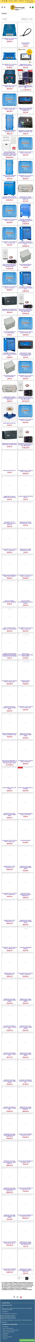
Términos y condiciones (8, 1331)
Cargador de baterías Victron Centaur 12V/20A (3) (9, 1108)
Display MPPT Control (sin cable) (9, 788)
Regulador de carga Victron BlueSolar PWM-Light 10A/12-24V (25, 354)
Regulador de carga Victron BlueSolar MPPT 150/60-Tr (25, 1108)
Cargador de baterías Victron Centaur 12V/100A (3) (9, 1027)
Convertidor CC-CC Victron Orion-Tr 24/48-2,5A (9, 549)
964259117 (5, 1311)
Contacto (11, 0)
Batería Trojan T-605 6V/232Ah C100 (9, 867)
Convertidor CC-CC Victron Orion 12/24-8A (9, 39)
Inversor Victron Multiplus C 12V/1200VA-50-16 (25, 1188)
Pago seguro (21, 0)
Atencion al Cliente (29, 0)
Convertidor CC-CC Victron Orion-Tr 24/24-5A (25, 420)
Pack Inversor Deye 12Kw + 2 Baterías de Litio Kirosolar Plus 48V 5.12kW (25, 444)
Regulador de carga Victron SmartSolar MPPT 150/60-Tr (9, 1162)
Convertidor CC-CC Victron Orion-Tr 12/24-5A (25, 176)
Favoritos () (30, 2)
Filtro (5, 19)
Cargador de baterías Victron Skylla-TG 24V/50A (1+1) (9, 354)
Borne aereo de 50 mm (9, 423)
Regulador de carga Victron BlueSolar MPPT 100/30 (9, 1216)
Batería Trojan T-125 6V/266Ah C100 (9, 973)
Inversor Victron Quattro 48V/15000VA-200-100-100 (9, 197)
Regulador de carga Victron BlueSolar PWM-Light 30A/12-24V (25, 1243)
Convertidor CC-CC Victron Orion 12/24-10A (9, 65)
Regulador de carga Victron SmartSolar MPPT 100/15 (25, 921)
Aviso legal (5, 1326)
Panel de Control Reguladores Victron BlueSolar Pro (25, 894)
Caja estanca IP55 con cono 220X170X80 (25, 265)
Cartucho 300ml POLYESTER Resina (25, 497)
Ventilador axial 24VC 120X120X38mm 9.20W (25, 522)
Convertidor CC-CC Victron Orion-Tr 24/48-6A (25, 575)
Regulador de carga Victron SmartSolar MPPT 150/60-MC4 (9, 1189)
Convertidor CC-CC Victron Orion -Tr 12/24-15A (9, 242)
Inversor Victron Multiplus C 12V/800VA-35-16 (25, 1161)
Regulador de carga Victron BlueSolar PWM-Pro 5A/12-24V (25, 198)
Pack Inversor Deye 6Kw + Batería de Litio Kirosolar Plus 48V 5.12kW (25, 310)
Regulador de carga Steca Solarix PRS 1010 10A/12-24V (9, 310)
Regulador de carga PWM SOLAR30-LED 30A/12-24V (25, 131)
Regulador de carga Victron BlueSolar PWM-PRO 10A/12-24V (9, 398)
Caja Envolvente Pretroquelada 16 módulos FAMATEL (25, 602)
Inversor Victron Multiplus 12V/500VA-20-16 (9, 131)
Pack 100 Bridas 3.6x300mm (25, 43)
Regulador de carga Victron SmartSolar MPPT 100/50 (25, 1027)
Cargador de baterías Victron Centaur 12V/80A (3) (9, 1054)
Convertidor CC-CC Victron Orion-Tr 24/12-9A (9, 287)
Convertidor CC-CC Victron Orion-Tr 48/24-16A (9, 894)
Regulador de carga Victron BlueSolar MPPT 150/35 (25, 1054)
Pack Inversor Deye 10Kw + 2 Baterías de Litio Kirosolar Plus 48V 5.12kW (25, 398)
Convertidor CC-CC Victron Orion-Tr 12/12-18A (9, 108)
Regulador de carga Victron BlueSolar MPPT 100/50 (25, 1000)
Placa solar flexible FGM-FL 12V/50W (25, 788)
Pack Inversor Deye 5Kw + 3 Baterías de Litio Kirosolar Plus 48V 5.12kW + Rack (9, 761)
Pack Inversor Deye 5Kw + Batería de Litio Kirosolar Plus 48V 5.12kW (9, 265)
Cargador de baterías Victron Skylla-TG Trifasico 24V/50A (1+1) (25, 220)
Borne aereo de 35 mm (9, 470)
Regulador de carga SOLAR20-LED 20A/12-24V (25, 65)
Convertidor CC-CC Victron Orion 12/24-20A (9, 86)
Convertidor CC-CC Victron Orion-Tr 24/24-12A (25, 471)
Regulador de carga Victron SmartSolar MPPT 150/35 (9, 1081)
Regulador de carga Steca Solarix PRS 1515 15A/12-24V (9, 444)
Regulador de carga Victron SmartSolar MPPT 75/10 (9, 707)
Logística (16, 0)
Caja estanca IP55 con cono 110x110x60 (9, 376)
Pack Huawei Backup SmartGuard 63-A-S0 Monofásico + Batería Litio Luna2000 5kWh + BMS (9, 153)
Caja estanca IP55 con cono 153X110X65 (9, 332)
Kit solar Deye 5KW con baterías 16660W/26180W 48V (25, 87)
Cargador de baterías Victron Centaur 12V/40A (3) (25, 1081)
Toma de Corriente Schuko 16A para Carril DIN (25, 814)
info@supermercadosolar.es (10, 1313)
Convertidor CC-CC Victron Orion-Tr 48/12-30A (25, 707)
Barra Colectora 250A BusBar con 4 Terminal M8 (9, 628)
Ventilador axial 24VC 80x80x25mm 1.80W (25, 549)
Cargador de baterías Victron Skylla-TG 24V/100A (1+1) (25, 243)
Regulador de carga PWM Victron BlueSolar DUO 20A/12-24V (25, 109)
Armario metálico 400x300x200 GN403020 (9, 601)
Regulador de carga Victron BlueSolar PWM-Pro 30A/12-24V (25, 1270)
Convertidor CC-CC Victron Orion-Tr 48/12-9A (25, 628)
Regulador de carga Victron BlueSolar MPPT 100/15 (25, 867)
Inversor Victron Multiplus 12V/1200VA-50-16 (25, 1134)
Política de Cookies (7, 1337)
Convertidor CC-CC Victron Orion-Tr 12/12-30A (25, 152)
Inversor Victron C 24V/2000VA (25, 681)
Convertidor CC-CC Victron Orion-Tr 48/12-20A (9, 681)
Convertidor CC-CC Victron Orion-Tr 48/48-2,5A (9, 948)
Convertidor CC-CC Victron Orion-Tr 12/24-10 (9, 220)
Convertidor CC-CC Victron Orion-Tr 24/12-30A (25, 376)
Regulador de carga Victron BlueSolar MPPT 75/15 (25, 735)
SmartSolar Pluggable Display (25, 948)
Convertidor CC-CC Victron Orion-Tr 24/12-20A (25, 332)
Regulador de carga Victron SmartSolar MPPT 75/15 (9, 814)
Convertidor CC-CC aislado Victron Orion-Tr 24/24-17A (9, 523)
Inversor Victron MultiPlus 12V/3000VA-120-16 (9, 1242)
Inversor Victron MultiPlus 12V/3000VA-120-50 (9, 1269)
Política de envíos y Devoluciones (11, 1330)
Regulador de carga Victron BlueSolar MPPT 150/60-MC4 (9, 1135)
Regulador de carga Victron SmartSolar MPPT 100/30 (9, 1000)
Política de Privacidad (8, 1328)
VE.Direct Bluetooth (25, 840)
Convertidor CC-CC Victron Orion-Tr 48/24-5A (25, 761)
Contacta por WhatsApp (28, 1340)
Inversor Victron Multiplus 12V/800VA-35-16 (9, 176)
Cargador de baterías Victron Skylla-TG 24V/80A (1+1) (25, 288)
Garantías (5, 1335)
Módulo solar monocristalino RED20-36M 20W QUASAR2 (25, 655)
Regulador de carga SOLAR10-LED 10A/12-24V (9, 497)
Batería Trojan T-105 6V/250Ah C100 (9, 921)
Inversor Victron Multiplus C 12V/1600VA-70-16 (25, 1215)
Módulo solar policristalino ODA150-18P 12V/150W (9, 575)
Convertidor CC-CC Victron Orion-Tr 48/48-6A (25, 973)
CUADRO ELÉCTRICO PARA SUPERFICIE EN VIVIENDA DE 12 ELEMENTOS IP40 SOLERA (9, 655)
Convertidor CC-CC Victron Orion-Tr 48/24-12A (9, 841)
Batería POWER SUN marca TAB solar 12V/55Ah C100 (9, 734)
